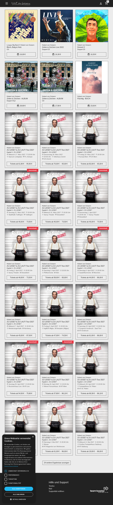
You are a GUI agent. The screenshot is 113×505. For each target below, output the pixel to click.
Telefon (52, 486)
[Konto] (100, 3)
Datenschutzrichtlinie (11, 466)
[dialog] (18, 468)
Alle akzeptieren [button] (18, 489)
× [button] (33, 437)
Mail (50, 489)
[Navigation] (7, 3)
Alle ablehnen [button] (18, 494)
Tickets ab (21, 164)
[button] (18, 499)
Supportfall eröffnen (56, 491)
